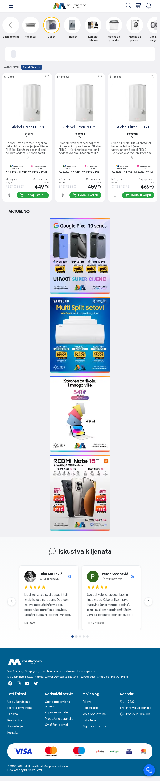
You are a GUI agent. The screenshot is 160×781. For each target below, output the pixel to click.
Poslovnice (15, 720)
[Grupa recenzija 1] (72, 636)
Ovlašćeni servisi (56, 725)
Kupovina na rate (56, 712)
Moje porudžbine (94, 714)
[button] (11, 6)
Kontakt (13, 733)
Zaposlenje (15, 726)
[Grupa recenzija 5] (87, 636)
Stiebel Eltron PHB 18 (27, 127)
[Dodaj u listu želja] (47, 77)
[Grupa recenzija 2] (76, 636)
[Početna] (69, 6)
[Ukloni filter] (39, 67)
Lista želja (89, 720)
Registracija (90, 708)
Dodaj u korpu (35, 195)
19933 (130, 702)
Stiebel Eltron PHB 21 (79, 127)
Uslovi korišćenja (19, 702)
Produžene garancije (59, 719)
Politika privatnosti (20, 708)
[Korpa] (138, 6)
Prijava (86, 702)
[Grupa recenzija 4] (84, 636)
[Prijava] (148, 6)
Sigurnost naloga (94, 726)
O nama (13, 714)
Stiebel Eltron (30, 67)
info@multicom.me (138, 708)
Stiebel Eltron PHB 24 (133, 127)
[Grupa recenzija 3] (80, 636)
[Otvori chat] (149, 770)
